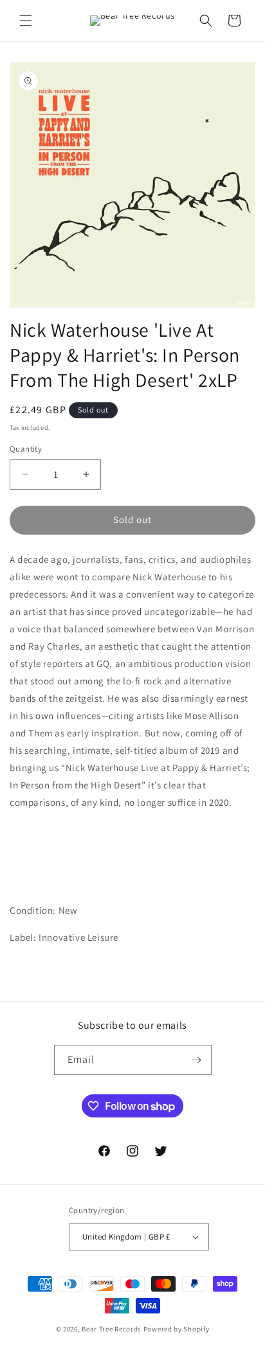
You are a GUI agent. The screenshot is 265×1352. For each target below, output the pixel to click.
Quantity (26, 448)
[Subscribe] (197, 1060)
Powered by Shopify (176, 1328)
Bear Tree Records (112, 1328)
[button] (26, 20)
